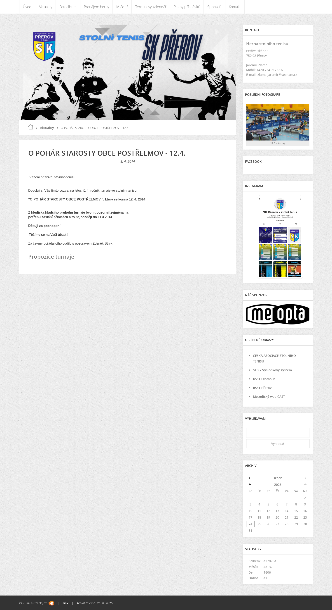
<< (250, 478)
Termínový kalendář (150, 6)
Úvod (27, 6)
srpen (278, 478)
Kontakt (235, 6)
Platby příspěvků (187, 6)
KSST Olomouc (264, 379)
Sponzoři (214, 6)
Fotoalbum (68, 6)
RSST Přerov (262, 388)
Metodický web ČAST (269, 396)
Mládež (122, 6)
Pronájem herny (96, 6)
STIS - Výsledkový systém (272, 370)
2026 (277, 484)
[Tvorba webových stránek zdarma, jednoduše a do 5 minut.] (51, 603)
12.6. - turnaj (277, 143)
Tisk (65, 603)
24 (250, 524)
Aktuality (45, 6)
